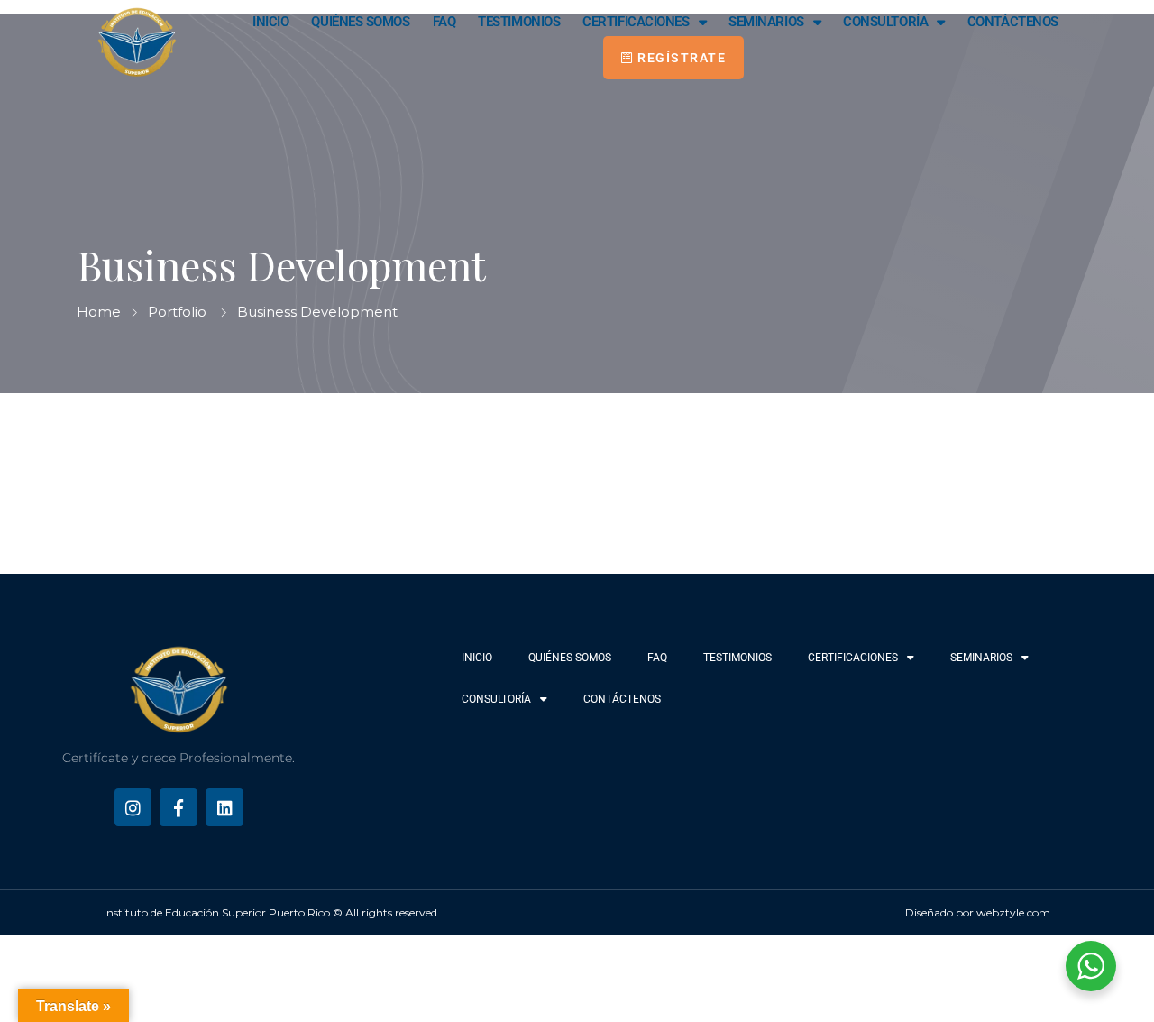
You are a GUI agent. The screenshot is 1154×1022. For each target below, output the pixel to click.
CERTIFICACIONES (635, 22)
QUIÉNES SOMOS (360, 22)
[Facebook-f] (178, 807)
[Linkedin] (224, 807)
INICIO (270, 22)
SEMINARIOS (766, 22)
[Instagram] (133, 807)
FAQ (444, 22)
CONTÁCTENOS (1012, 22)
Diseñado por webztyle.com (977, 912)
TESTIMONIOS (519, 22)
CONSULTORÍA (885, 22)
